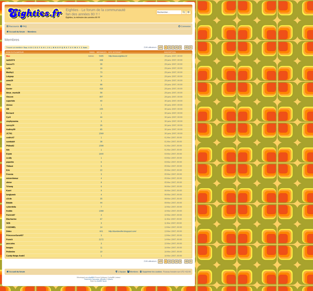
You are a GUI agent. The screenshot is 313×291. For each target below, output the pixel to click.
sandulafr (10, 142)
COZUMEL (11, 227)
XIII (7, 109)
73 (101, 72)
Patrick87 (10, 215)
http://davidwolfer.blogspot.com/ (122, 231)
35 (101, 199)
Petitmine (10, 252)
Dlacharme (11, 219)
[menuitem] (23, 26)
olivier (9, 182)
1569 (101, 133)
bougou (9, 247)
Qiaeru (110, 279)
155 (101, 109)
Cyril (8, 117)
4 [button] (176, 47)
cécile (9, 199)
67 (101, 219)
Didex (9, 231)
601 (101, 231)
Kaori (8, 190)
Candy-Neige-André (15, 256)
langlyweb (10, 195)
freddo (9, 211)
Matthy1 (10, 72)
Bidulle (9, 203)
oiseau (9, 105)
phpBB (91, 277)
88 (101, 84)
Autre (85, 47)
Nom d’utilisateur (15, 52)
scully (9, 158)
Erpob (9, 154)
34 (101, 76)
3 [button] (172, 47)
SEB (8, 223)
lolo (7, 150)
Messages (101, 52)
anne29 (9, 80)
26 (101, 125)
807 (101, 97)
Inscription (170, 52)
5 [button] (180, 47)
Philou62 (10, 146)
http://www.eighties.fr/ (118, 56)
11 (101, 247)
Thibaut (9, 166)
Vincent (9, 97)
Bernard (10, 113)
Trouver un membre (14, 47)
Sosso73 (10, 64)
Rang (92, 52)
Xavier (9, 89)
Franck (9, 239)
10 (101, 252)
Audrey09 (10, 129)
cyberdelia (11, 207)
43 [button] (186, 47)
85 (101, 129)
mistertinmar (12, 178)
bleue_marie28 (13, 93)
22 (101, 170)
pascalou (10, 243)
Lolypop (10, 76)
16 (101, 68)
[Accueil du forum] (35, 13)
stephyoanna (12, 121)
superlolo (10, 101)
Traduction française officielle (95, 279)
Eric (8, 170)
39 (101, 64)
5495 (101, 56)
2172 (101, 239)
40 (101, 101)
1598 (101, 146)
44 (101, 117)
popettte (10, 162)
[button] (160, 47)
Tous (25, 47)
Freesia (9, 174)
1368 (101, 211)
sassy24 (10, 125)
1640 (101, 154)
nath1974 (10, 60)
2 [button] (169, 47)
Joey (8, 84)
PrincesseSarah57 (14, 235)
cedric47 (10, 137)
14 (101, 227)
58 (101, 93)
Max (8, 56)
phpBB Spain (102, 281)
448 (101, 60)
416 (101, 89)
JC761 (9, 133)
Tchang (9, 186)
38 (101, 142)
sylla (8, 68)
